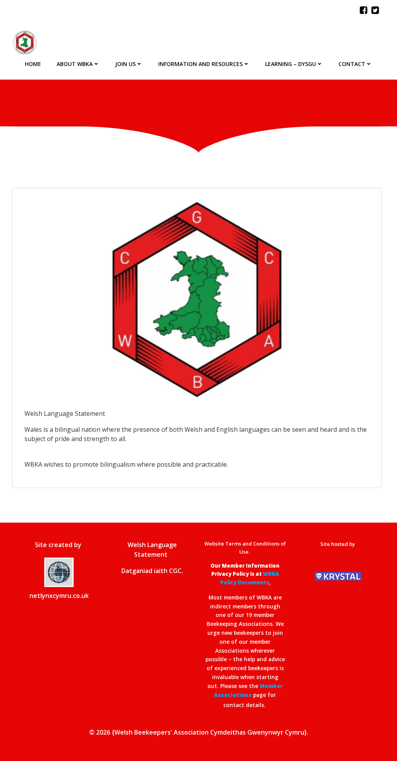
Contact (351, 64)
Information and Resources (200, 64)
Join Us (125, 64)
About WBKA (75, 64)
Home (33, 64)
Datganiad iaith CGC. (152, 570)
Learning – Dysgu (290, 64)
